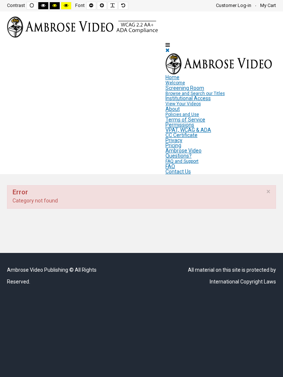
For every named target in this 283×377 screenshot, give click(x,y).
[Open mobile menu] (167, 45)
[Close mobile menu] (167, 50)
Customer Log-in (233, 5)
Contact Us (178, 172)
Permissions (179, 125)
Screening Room (195, 90)
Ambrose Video (183, 151)
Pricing (173, 145)
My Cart (268, 5)
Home (175, 79)
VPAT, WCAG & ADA (188, 130)
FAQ (170, 166)
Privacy (173, 140)
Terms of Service (185, 120)
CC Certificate (181, 135)
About (182, 111)
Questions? (182, 158)
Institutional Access (188, 100)
